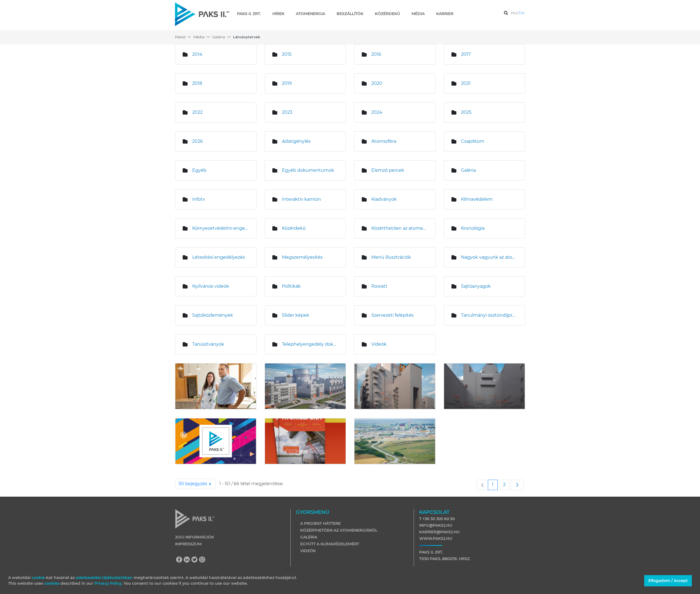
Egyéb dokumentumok (308, 170)
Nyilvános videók (210, 286)
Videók (379, 344)
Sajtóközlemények (212, 315)
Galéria (468, 170)
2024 (376, 112)
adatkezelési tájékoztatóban (104, 577)
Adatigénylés (296, 141)
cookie (38, 577)
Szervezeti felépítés (392, 315)
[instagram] (202, 560)
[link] (482, 485)
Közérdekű (294, 228)
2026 (197, 141)
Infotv (198, 199)
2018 (197, 83)
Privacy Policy (108, 583)
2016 (376, 54)
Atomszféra (383, 141)
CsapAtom (472, 141)
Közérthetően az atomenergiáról (338, 530)
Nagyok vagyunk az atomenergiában (489, 257)
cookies (52, 583)
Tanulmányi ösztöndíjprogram (489, 315)
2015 (286, 54)
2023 (287, 112)
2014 (197, 54)
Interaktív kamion (301, 199)
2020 (376, 83)
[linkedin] (188, 560)
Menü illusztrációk (391, 257)
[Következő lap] (517, 485)
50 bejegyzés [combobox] (193, 483)
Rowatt (379, 286)
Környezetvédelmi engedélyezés (220, 228)
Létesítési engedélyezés (218, 257)
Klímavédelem (477, 199)
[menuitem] (251, 13)
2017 (466, 54)
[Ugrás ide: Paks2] (202, 14)
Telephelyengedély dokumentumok (310, 344)
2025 (466, 112)
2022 (197, 112)
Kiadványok (384, 199)
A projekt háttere (320, 523)
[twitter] (195, 560)
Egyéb (199, 170)
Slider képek (295, 315)
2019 (287, 83)
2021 (466, 83)
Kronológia (473, 228)
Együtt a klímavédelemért (329, 543)
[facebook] (180, 560)
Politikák (291, 286)
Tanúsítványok (208, 344)
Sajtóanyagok (476, 286)
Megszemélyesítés (302, 257)
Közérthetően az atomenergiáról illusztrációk (399, 228)
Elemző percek (387, 170)
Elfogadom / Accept (668, 580)
